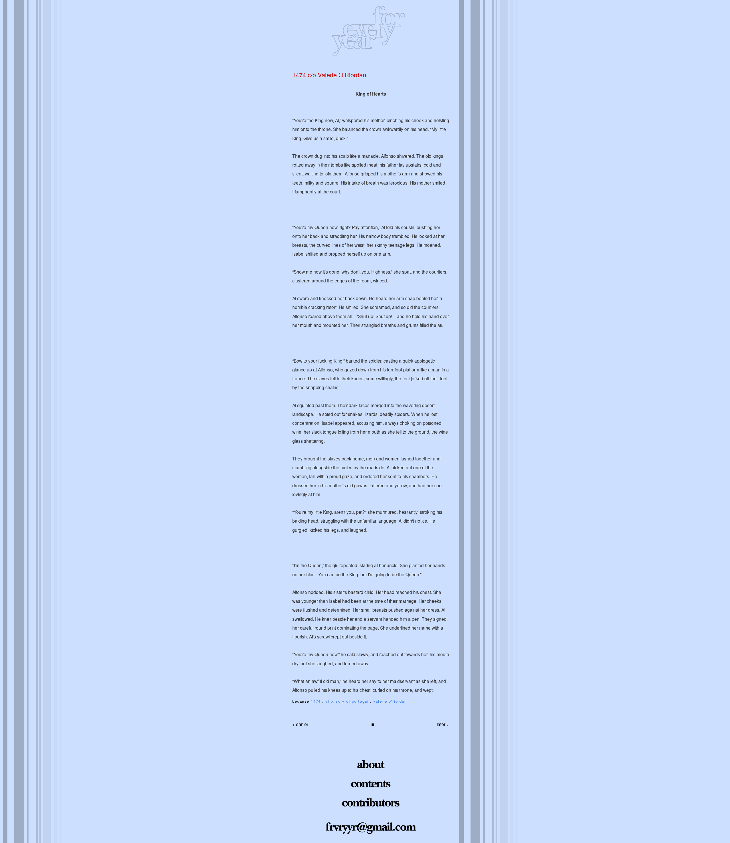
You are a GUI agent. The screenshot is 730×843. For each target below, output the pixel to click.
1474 (316, 701)
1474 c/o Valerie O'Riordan (329, 74)
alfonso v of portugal (347, 701)
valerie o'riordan (390, 701)
